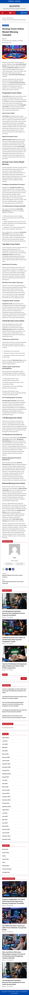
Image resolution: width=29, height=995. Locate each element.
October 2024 (5, 803)
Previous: (12, 575)
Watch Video (24, 12)
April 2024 (5, 823)
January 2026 (5, 760)
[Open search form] (14, 12)
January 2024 (5, 832)
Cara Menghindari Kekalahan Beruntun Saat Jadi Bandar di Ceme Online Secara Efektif (13, 613)
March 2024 (5, 826)
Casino (4, 855)
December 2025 (6, 763)
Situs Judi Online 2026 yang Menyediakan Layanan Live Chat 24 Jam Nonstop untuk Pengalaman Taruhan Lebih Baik (13, 704)
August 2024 (5, 809)
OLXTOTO (14, 6)
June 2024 (5, 816)
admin (5, 38)
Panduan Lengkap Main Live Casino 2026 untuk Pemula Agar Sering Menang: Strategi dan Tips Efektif (14, 690)
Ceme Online (5, 25)
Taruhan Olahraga (6, 869)
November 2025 (6, 767)
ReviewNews (24, 991)
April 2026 (5, 750)
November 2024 (6, 800)
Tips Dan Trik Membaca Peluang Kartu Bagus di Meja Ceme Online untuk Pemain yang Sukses (14, 666)
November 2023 (6, 839)
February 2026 (6, 757)
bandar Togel (5, 852)
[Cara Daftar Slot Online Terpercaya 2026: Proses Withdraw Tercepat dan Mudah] (14, 916)
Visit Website (9, 564)
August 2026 (5, 737)
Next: (13, 581)
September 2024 (6, 806)
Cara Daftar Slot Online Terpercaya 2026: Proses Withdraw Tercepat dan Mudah (14, 927)
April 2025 (5, 783)
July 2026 (4, 741)
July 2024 (4, 813)
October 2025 (5, 770)
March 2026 (5, 754)
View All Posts (19, 564)
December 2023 (6, 836)
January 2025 (5, 793)
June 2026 (5, 744)
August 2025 (5, 777)
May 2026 (4, 747)
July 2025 (4, 780)
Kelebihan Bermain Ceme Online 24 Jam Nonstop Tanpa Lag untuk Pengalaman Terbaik (13, 639)
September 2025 (6, 773)
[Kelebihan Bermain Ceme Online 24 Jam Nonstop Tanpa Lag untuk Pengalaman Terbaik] (14, 627)
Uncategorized (6, 872)
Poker (3, 862)
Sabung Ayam (5, 865)
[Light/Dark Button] (10, 12)
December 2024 (6, 796)
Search (5, 674)
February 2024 (6, 829)
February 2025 (6, 790)
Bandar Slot (5, 849)
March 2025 (5, 786)
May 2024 (4, 819)
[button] (2, 12)
